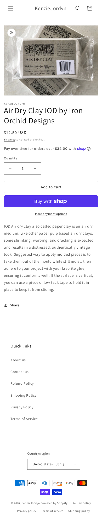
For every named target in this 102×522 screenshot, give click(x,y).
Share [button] (15, 305)
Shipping (9, 139)
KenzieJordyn (31, 503)
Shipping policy (79, 511)
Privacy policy (26, 511)
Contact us (19, 371)
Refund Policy (22, 383)
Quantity (10, 158)
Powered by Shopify (54, 503)
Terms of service (52, 511)
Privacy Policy (21, 407)
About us (18, 360)
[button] (10, 8)
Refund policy (81, 503)
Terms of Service (24, 418)
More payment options (51, 214)
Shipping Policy (23, 395)
